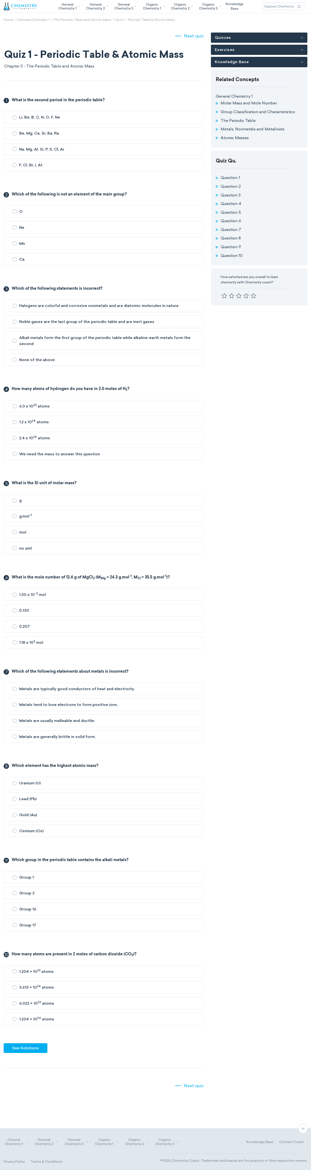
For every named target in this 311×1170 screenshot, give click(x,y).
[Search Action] (299, 6)
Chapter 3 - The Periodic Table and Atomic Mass (49, 66)
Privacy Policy (14, 1162)
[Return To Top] (303, 1128)
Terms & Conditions (47, 1162)
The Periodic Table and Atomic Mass (82, 20)
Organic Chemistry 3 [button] (164, 1142)
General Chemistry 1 (33, 20)
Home (9, 20)
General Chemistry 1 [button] (14, 1142)
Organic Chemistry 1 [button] (104, 1142)
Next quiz (194, 36)
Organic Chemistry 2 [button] (134, 1142)
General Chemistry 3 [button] (74, 1142)
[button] (68, 6)
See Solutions (25, 1048)
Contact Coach (291, 1142)
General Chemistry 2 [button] (44, 1142)
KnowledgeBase (234, 6)
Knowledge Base (259, 1142)
